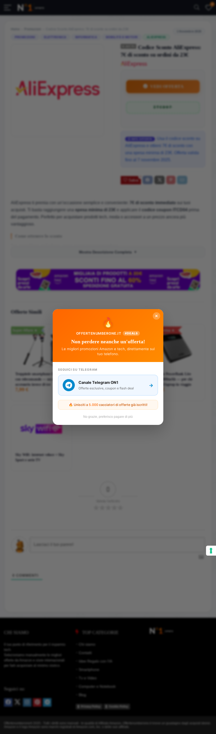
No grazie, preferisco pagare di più (108, 417)
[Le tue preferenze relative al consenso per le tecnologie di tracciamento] (211, 551)
